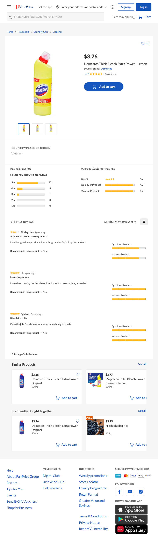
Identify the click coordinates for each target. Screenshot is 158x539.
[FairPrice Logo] (24, 7)
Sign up (126, 7)
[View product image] (23, 128)
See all (142, 364)
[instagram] (141, 494)
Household (23, 32)
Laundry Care (41, 32)
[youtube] (130, 494)
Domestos (106, 68)
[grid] (79, 387)
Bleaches (57, 32)
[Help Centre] (112, 7)
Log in (144, 7)
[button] (134, 17)
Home (10, 32)
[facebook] (119, 494)
